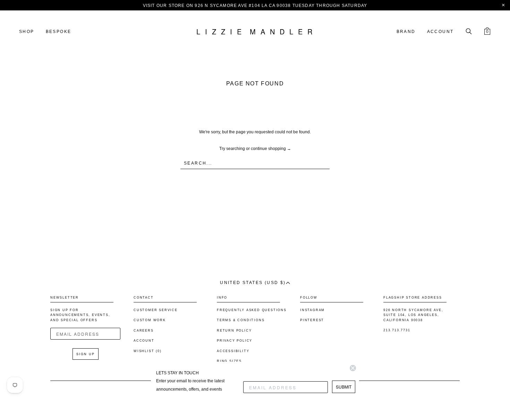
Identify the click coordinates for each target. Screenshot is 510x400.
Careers (144, 330)
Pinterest (312, 320)
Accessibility (233, 351)
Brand (406, 31)
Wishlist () (148, 351)
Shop (26, 31)
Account (440, 31)
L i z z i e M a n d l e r (255, 31)
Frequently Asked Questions (252, 310)
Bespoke (58, 31)
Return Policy (234, 330)
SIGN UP (85, 354)
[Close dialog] (352, 368)
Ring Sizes (229, 361)
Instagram (312, 310)
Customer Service (156, 310)
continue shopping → (271, 148)
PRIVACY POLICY (234, 340)
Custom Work (150, 320)
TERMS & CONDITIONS (240, 320)
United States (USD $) (253, 282)
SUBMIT (343, 387)
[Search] (469, 32)
